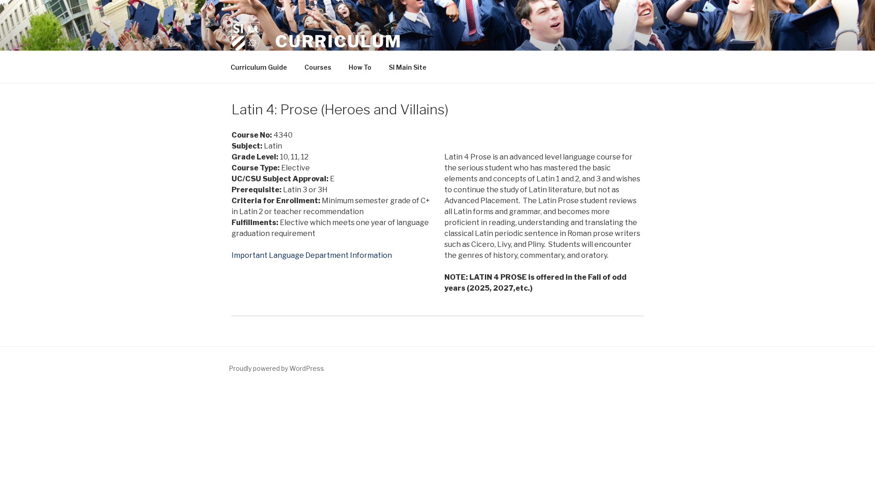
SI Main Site (408, 67)
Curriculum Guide (259, 67)
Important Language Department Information (312, 255)
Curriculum (338, 41)
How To (360, 67)
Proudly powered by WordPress (276, 368)
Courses (317, 67)
